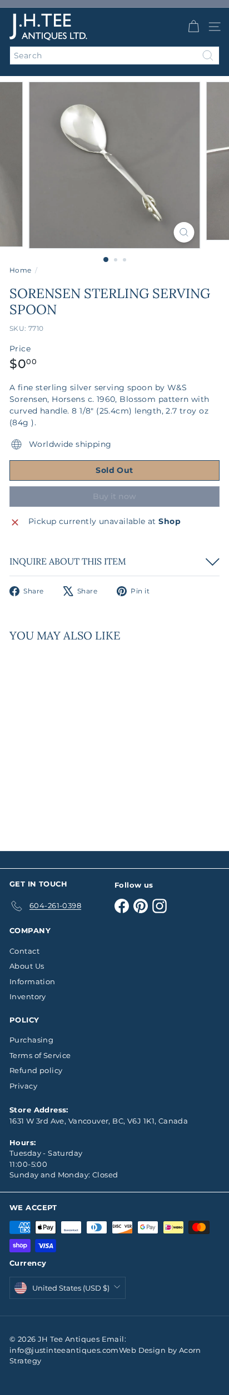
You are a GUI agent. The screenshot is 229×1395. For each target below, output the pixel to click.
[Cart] (193, 27)
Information (32, 981)
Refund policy (35, 1070)
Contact (24, 950)
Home (20, 270)
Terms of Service (40, 1055)
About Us (26, 965)
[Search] (208, 55)
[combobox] (114, 55)
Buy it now (114, 496)
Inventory (27, 996)
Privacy (23, 1085)
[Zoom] (184, 232)
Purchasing (31, 1039)
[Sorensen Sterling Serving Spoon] (79, 739)
